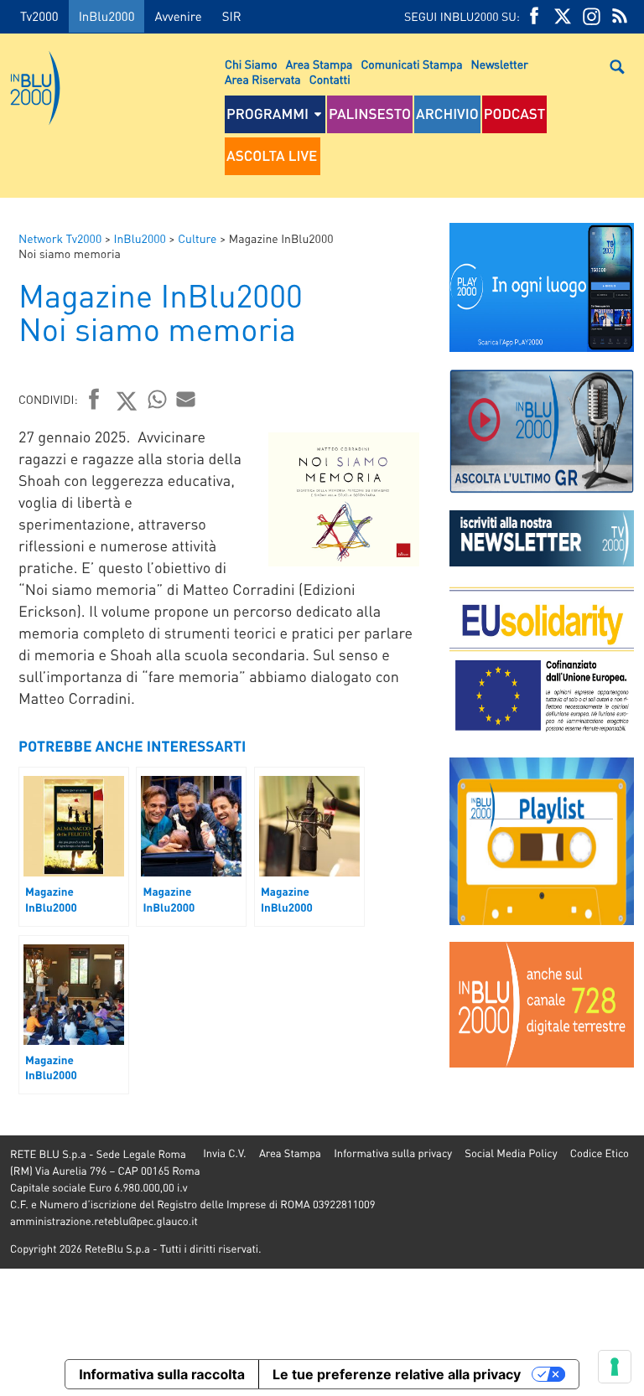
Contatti (330, 79)
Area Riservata (263, 79)
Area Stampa (319, 64)
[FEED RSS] (619, 16)
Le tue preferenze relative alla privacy (397, 1374)
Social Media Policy (511, 1153)
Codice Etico (599, 1153)
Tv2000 (39, 16)
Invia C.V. (224, 1153)
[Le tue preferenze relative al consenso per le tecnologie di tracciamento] (615, 1367)
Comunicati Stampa (411, 64)
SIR (232, 16)
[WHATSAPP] (157, 399)
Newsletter (499, 64)
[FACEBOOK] (534, 16)
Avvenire (177, 16)
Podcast (515, 114)
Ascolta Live (271, 156)
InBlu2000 (107, 16)
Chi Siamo (251, 64)
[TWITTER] (562, 16)
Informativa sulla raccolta (162, 1374)
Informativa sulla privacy (393, 1153)
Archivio (447, 114)
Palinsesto (370, 114)
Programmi (267, 114)
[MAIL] (186, 399)
